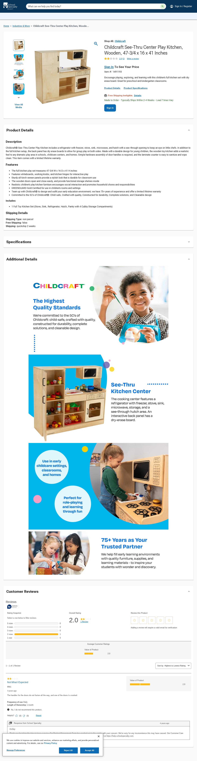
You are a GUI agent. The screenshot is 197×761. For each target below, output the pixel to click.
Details (137, 95)
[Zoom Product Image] (96, 44)
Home (6, 26)
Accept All (89, 750)
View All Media (19, 106)
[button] (181, 6)
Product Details (112, 88)
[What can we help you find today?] (162, 6)
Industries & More (21, 26)
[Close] (98, 736)
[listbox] (19, 69)
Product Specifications (136, 88)
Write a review (133, 59)
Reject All (68, 750)
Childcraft (120, 41)
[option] (19, 47)
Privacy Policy (50, 743)
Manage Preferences (16, 750)
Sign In (109, 67)
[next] (19, 98)
